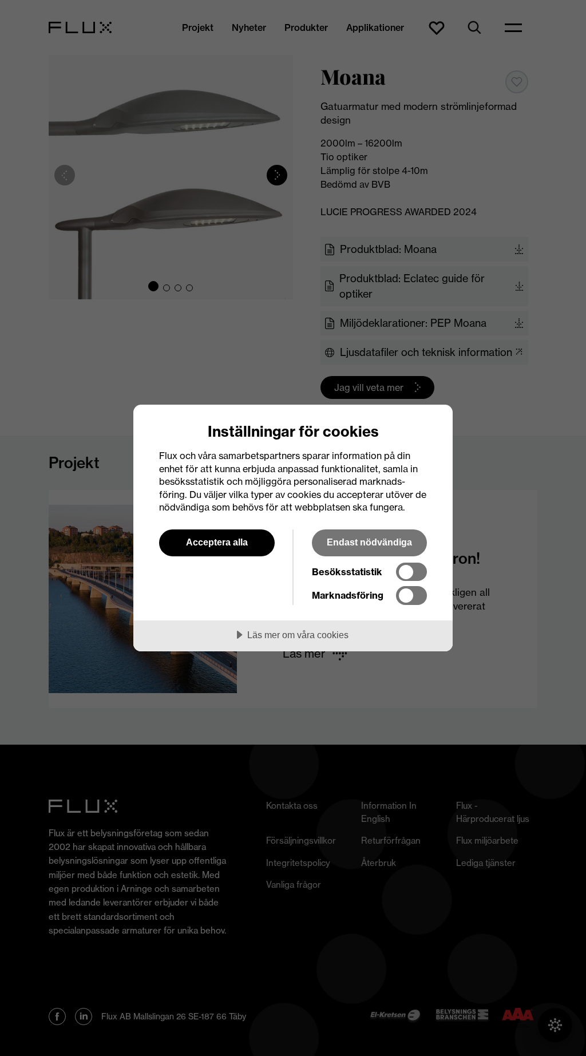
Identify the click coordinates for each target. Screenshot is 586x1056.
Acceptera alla (217, 542)
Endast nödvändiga (369, 542)
